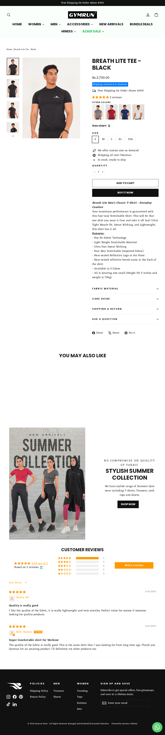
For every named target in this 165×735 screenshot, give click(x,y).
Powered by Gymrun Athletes (124, 723)
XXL (130, 139)
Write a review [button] (134, 565)
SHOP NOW (128, 504)
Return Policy (38, 697)
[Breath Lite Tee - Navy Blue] (125, 112)
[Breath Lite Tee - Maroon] (112, 112)
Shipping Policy (39, 691)
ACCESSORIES (78, 24)
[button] (101, 97)
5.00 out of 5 (40, 563)
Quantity (99, 165)
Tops (79, 697)
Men (54, 24)
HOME (17, 24)
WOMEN (35, 24)
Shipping (97, 84)
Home (9, 49)
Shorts (57, 697)
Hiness (67, 31)
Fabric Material (105, 288)
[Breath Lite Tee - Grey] (98, 112)
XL (120, 139)
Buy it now (125, 192)
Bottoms (82, 703)
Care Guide (101, 298)
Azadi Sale (91, 31)
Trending (82, 691)
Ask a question (104, 319)
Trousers (58, 691)
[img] (17, 592)
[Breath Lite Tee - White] (138, 112)
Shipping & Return (107, 309)
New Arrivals (111, 24)
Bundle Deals (141, 24)
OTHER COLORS (101, 102)
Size (95, 133)
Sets (79, 709)
